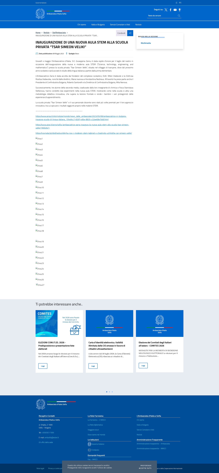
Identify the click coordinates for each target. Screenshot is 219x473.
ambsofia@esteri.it (52, 437)
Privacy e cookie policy (56, 468)
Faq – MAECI (93, 459)
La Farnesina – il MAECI (97, 419)
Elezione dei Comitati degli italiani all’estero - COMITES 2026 (155, 344)
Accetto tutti (145, 468)
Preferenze (146, 465)
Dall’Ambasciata (59, 32)
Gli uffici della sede (46, 442)
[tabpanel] (59, 350)
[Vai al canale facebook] (170, 9)
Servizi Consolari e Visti (145, 429)
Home (38, 32)
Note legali (40, 468)
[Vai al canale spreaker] (179, 9)
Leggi (44, 366)
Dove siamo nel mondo (96, 434)
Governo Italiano (41, 2)
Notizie (47, 32)
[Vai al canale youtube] (174, 9)
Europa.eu (95, 449)
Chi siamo (140, 419)
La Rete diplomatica (95, 424)
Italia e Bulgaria (143, 424)
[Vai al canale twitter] (165, 9)
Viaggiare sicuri (93, 429)
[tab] (106, 391)
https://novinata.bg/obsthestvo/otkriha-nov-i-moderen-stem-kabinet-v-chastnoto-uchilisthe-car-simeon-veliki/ (84, 133)
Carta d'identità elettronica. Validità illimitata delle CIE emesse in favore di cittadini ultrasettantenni (107, 346)
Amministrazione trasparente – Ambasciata (153, 443)
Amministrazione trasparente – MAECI (151, 448)
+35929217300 (48, 432)
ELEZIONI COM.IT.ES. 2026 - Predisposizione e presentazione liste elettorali (56, 346)
